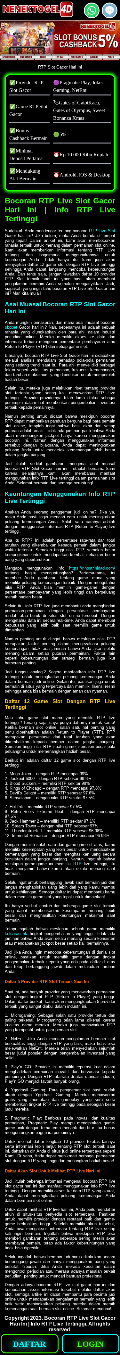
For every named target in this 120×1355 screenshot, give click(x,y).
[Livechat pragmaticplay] (109, 15)
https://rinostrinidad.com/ (92, 568)
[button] (109, 10)
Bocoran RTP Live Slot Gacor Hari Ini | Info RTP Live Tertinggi (63, 1320)
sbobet (11, 327)
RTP (77, 863)
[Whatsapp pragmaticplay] (92, 15)
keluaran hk (16, 933)
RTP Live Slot (102, 230)
